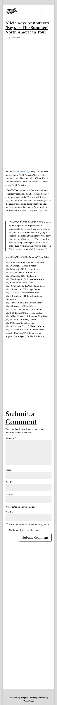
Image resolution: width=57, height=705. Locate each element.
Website (9, 494)
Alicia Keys (25, 171)
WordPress (28, 701)
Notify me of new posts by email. (24, 530)
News (18, 37)
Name (8, 470)
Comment (10, 438)
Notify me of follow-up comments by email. (29, 524)
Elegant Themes (28, 697)
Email (8, 482)
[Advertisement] (28, 76)
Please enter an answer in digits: (20, 507)
